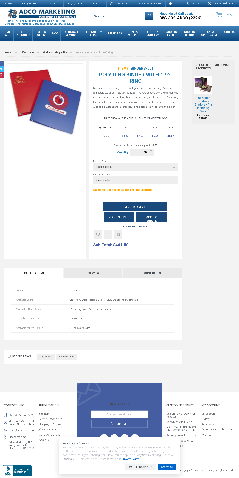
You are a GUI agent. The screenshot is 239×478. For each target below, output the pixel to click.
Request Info (119, 217)
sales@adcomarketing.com (23, 430)
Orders (205, 418)
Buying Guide (75, 3)
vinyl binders (46, 356)
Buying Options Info (31, 3)
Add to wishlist (98, 234)
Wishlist (206, 434)
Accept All (167, 466)
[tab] (33, 273)
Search (149, 16)
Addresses (207, 424)
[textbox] (114, 16)
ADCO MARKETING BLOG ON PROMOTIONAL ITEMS (181, 429)
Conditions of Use (49, 434)
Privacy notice (47, 429)
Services (9, 3)
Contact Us (152, 273)
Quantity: (123, 152)
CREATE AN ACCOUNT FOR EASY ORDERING (138, 3)
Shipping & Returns (50, 424)
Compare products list (224, 3)
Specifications (33, 273)
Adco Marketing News (179, 421)
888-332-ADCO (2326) (21, 414)
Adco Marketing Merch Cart (217, 429)
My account (208, 413)
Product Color (100, 161)
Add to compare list (108, 234)
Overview (92, 273)
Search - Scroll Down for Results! (180, 415)
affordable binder (66, 356)
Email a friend (118, 234)
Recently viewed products (181, 435)
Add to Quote (151, 218)
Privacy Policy (130, 458)
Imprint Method (101, 174)
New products (174, 445)
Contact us (96, 3)
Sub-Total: (102, 245)
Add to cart (135, 207)
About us (54, 3)
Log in (177, 3)
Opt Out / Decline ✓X (140, 466)
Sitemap (44, 413)
